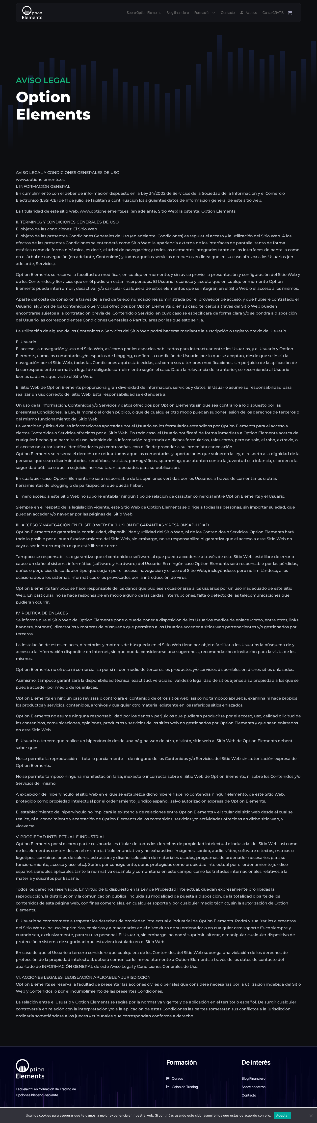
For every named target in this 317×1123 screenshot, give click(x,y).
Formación (202, 12)
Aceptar (282, 1115)
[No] (310, 1115)
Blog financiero (178, 12)
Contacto (228, 12)
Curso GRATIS (273, 12)
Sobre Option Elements (144, 12)
